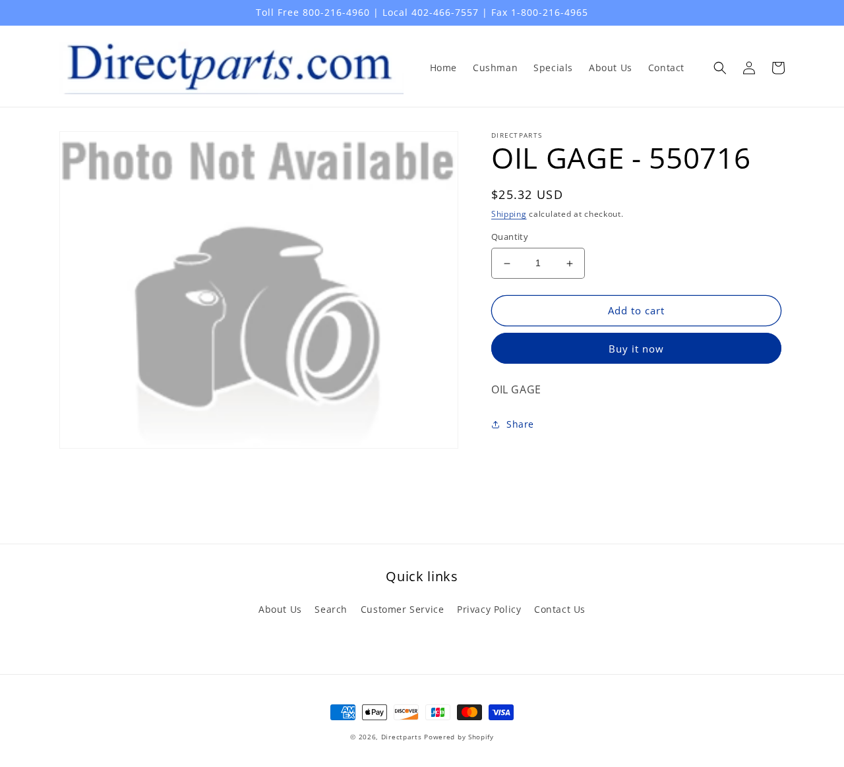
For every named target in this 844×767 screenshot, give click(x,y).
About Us (280, 609)
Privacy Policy (489, 609)
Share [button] (520, 424)
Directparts (401, 736)
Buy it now (636, 348)
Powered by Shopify (459, 736)
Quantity (509, 237)
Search (331, 609)
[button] (720, 67)
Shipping (509, 213)
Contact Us (560, 609)
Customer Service (402, 609)
